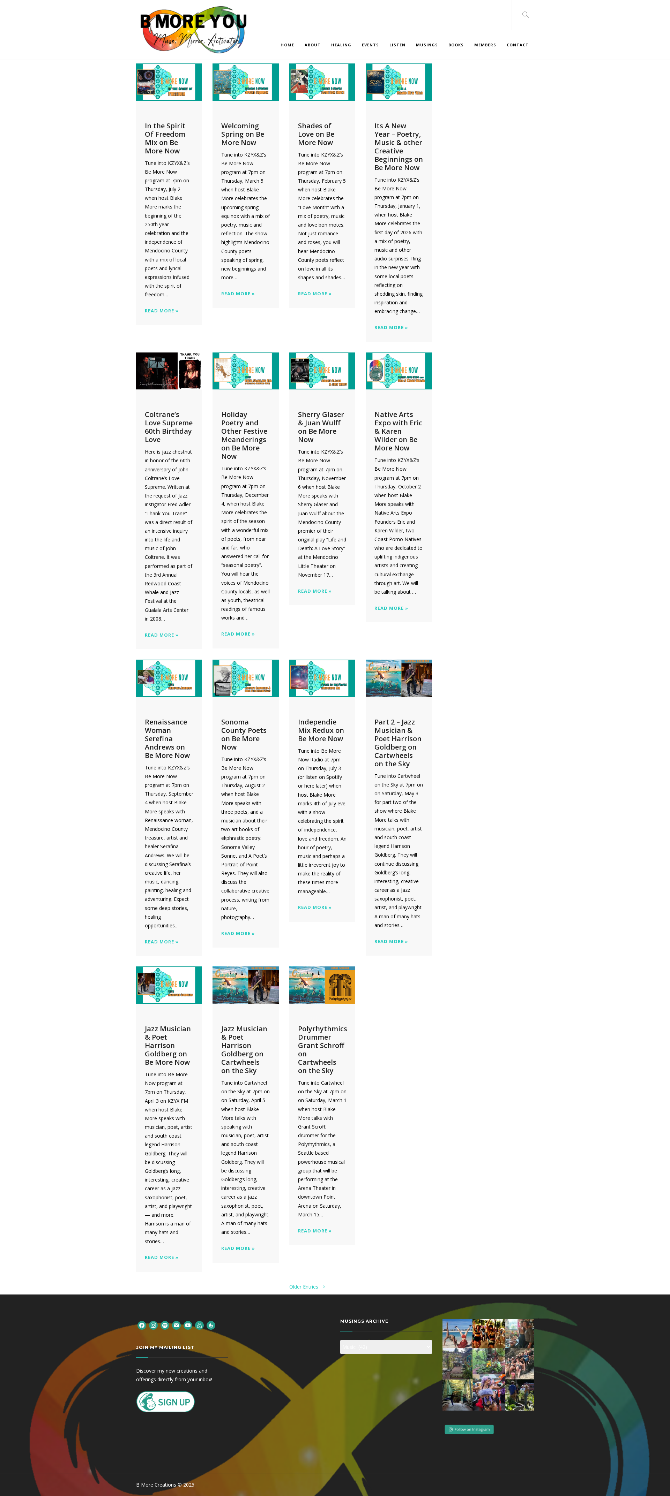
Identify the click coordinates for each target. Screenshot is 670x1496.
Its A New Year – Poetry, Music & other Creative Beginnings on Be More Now (398, 146)
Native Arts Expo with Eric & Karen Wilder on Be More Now (398, 431)
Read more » (162, 311)
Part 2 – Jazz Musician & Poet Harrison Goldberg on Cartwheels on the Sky (398, 742)
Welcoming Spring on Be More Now (242, 134)
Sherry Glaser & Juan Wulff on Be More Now (321, 427)
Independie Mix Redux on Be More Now (321, 730)
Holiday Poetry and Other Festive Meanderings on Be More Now (244, 435)
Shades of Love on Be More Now (316, 134)
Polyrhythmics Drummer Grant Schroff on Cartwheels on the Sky (322, 1049)
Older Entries (304, 1286)
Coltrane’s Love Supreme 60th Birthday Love (169, 427)
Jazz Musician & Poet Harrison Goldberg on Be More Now (168, 1045)
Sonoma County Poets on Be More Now (244, 734)
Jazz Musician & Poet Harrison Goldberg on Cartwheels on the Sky (244, 1049)
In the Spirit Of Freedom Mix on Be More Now (165, 138)
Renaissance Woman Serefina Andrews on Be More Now (167, 738)
